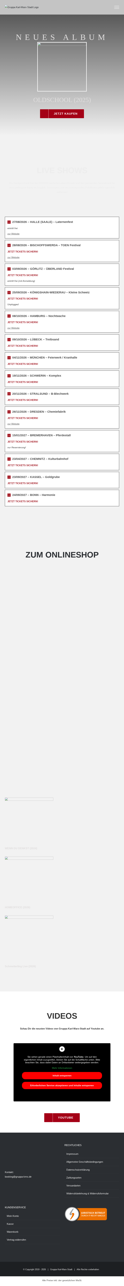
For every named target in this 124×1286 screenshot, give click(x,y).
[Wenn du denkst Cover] (29, 798)
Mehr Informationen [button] (62, 1068)
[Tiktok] (15, 1158)
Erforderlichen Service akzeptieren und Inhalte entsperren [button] (62, 1085)
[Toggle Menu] (117, 7)
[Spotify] (23, 1158)
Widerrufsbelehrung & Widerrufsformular (87, 1193)
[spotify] (62, 784)
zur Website (13, 233)
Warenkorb (12, 1231)
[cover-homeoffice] (29, 857)
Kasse (10, 1223)
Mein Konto (13, 1216)
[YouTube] (19, 1158)
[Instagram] (10, 1158)
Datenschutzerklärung (78, 1169)
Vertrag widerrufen (16, 1239)
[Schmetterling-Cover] (29, 916)
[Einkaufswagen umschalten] (107, 7)
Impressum (72, 1153)
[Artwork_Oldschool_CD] (62, 43)
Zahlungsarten (73, 1177)
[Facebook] (6, 1158)
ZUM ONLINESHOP (62, 554)
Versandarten (73, 1185)
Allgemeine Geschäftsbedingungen (84, 1161)
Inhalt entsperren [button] (62, 1075)
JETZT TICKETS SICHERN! (22, 251)
